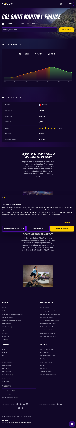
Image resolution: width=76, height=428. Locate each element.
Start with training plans (47, 327)
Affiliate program (7, 362)
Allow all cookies (62, 228)
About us (4, 352)
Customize (37, 228)
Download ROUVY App (8, 404)
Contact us (5, 349)
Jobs (3, 355)
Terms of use (5, 381)
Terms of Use (6, 416)
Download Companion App (47, 404)
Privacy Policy (6, 378)
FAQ (3, 330)
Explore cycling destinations (48, 311)
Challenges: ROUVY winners (48, 333)
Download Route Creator (9, 408)
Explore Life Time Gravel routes (49, 320)
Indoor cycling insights (47, 349)
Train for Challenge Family (48, 323)
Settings (67, 222)
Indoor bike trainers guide (48, 336)
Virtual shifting (6, 323)
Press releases (6, 365)
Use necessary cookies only (14, 228)
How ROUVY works (7, 317)
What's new (5, 311)
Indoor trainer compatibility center (12, 314)
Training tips (44, 368)
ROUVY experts (44, 352)
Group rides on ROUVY (46, 330)
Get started (66, 30)
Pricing (4, 307)
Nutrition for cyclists (46, 371)
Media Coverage (6, 371)
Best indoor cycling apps (47, 355)
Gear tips (42, 365)
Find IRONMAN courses (46, 317)
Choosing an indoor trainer (48, 359)
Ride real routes (44, 307)
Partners (4, 359)
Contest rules (27, 416)
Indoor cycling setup (46, 362)
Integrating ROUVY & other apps (11, 320)
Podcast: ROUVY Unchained (48, 374)
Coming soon (5, 336)
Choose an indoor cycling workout (50, 314)
